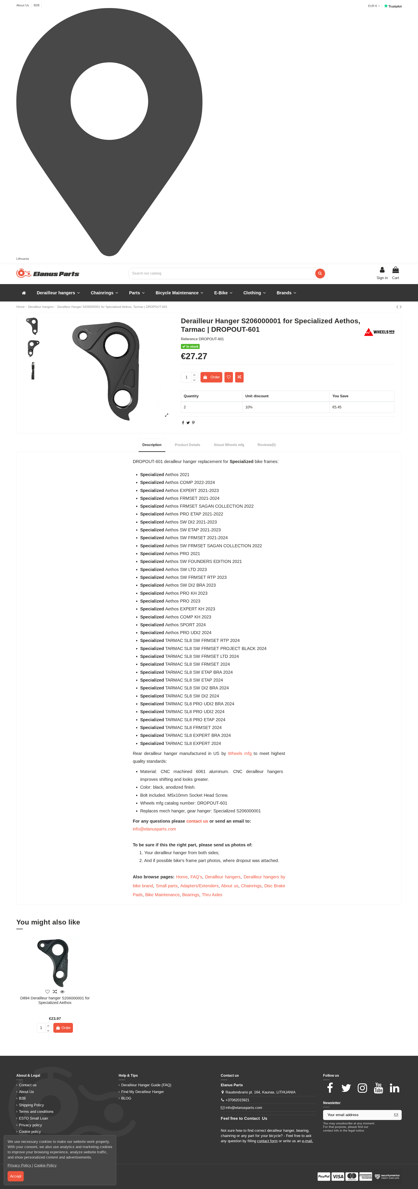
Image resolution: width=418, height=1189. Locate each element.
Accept (15, 1176)
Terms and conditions (36, 1112)
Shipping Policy (31, 1105)
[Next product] (401, 307)
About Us (23, 5)
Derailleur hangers (223, 876)
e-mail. (307, 1141)
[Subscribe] (396, 1115)
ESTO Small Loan (33, 1118)
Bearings (190, 894)
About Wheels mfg (229, 445)
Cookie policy (30, 1132)
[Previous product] (398, 307)
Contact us (28, 1085)
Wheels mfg (240, 753)
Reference (189, 339)
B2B (36, 5)
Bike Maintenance (162, 894)
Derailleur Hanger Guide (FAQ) (146, 1085)
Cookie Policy (45, 1165)
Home (182, 876)
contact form (267, 1141)
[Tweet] (188, 423)
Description (152, 445)
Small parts (167, 885)
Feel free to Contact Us (244, 1118)
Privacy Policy (20, 1165)
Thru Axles (212, 894)
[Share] (183, 423)
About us (229, 885)
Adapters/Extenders (199, 885)
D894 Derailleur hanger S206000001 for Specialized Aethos (55, 1000)
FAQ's (196, 876)
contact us (197, 821)
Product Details (187, 445)
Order (215, 377)
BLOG (126, 1098)
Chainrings (251, 885)
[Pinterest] (193, 423)
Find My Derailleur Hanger (142, 1092)
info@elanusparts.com (154, 829)
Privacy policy (30, 1125)
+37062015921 (237, 1100)
